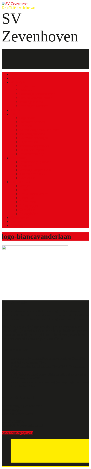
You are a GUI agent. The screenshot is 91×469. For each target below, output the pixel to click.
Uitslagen (26, 90)
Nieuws (16, 78)
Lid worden (27, 202)
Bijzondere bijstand (32, 150)
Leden (23, 190)
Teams (15, 110)
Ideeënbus (26, 198)
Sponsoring (19, 158)
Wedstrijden (19, 82)
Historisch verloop (32, 122)
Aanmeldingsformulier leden (39, 130)
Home (15, 74)
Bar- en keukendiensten (35, 98)
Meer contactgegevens (17, 433)
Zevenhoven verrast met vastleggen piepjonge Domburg (50, 382)
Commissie (27, 178)
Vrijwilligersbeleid (32, 134)
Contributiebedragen (33, 138)
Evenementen (20, 218)
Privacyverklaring (31, 154)
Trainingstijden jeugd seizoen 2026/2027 (39, 366)
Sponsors (25, 166)
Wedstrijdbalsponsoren (35, 170)
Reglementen (28, 142)
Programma (27, 86)
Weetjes (24, 186)
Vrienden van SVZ (32, 174)
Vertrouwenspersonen (34, 146)
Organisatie (27, 118)
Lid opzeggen (29, 206)
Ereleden (25, 126)
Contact (16, 222)
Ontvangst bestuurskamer (37, 94)
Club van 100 (20, 182)
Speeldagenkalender (33, 106)
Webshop (17, 226)
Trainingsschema (31, 102)
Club (14, 114)
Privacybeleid (28, 214)
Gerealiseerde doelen (34, 194)
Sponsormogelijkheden (35, 162)
